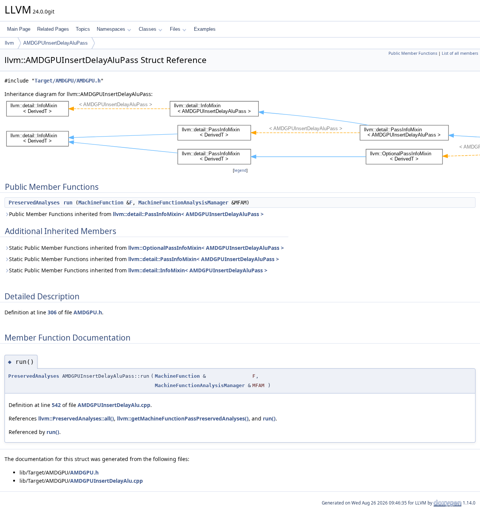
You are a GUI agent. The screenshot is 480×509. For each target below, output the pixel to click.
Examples (205, 29)
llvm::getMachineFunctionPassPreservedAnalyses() (183, 418)
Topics (83, 29)
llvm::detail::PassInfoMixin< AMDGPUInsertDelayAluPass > (188, 214)
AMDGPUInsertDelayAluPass (55, 43)
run (67, 203)
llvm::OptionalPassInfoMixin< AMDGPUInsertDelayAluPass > (206, 247)
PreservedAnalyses (34, 203)
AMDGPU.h (88, 312)
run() (269, 418)
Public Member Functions (412, 53)
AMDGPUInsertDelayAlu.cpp (114, 404)
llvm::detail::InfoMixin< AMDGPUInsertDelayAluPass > (197, 270)
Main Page (18, 29)
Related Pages (53, 29)
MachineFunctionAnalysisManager (183, 203)
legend (240, 170)
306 (52, 312)
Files (175, 29)
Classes (147, 29)
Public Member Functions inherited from (136, 214)
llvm (9, 43)
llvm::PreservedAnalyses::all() (76, 418)
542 (56, 404)
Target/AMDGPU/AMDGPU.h (67, 81)
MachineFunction (100, 203)
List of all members (460, 53)
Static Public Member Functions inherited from (146, 247)
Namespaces (111, 29)
